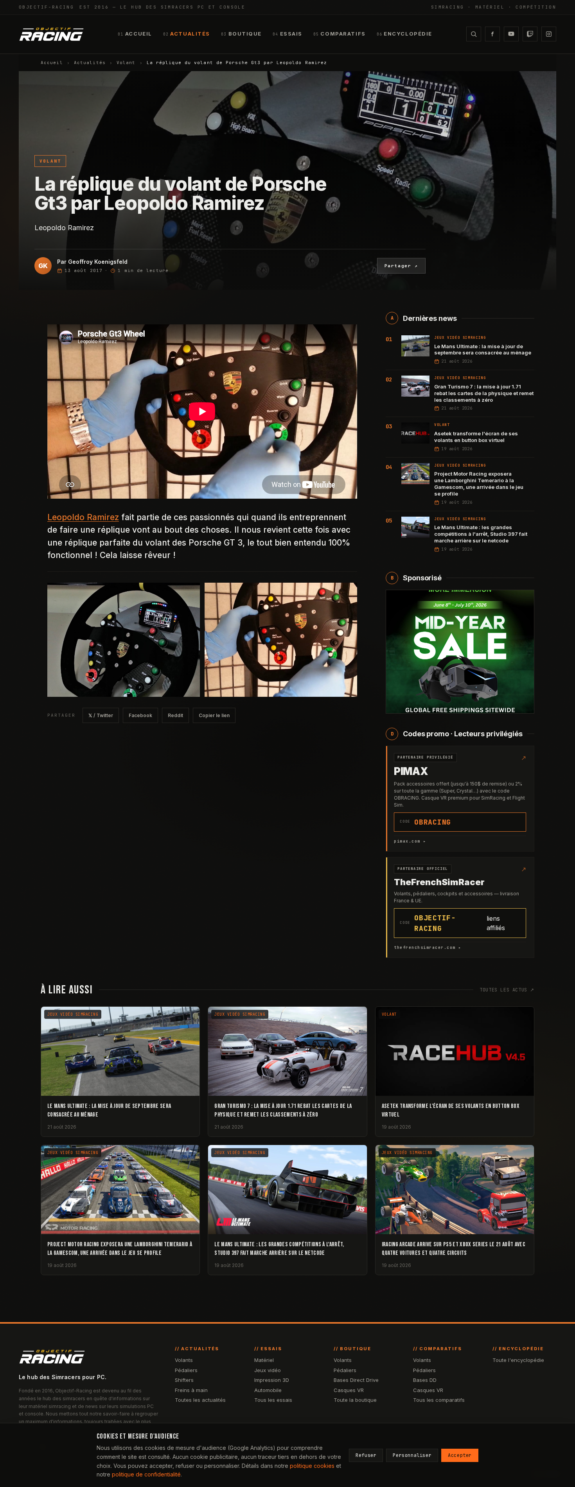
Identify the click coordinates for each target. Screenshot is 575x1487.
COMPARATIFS (339, 33)
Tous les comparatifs (439, 1400)
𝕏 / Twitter (100, 715)
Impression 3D (271, 1380)
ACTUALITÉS (186, 33)
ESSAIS (287, 33)
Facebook (140, 715)
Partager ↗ (402, 265)
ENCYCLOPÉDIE (404, 33)
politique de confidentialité (146, 1474)
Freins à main (191, 1390)
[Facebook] (492, 34)
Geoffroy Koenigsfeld (98, 261)
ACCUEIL (135, 33)
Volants (184, 1360)
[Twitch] (530, 34)
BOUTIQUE (241, 33)
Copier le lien (214, 715)
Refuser (366, 1455)
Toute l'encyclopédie (518, 1360)
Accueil (52, 62)
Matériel (264, 1360)
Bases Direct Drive (356, 1380)
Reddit (175, 715)
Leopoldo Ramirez (83, 517)
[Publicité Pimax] (460, 652)
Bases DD (425, 1380)
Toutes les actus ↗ (507, 990)
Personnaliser (412, 1455)
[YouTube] (511, 34)
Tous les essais (273, 1400)
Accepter (460, 1455)
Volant (126, 62)
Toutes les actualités (200, 1400)
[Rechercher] (473, 34)
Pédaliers (186, 1370)
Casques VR (349, 1390)
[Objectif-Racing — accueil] (51, 34)
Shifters (184, 1380)
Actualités (90, 62)
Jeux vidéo (267, 1370)
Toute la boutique (355, 1400)
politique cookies (312, 1465)
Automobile (268, 1390)
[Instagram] (548, 34)
